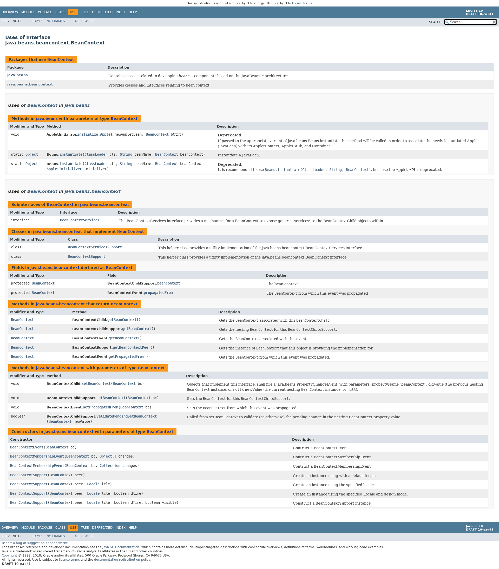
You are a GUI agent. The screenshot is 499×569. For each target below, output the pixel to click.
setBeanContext (96, 383)
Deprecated (102, 12)
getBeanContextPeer (131, 347)
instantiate (71, 154)
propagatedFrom (158, 292)
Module (28, 12)
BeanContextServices (80, 220)
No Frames (56, 21)
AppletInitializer (64, 169)
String (126, 154)
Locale (93, 484)
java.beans (17, 75)
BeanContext (60, 59)
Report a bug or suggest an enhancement (35, 543)
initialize (87, 134)
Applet (106, 134)
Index (121, 12)
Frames (37, 21)
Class (60, 12)
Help (133, 12)
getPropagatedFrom (126, 356)
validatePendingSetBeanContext (126, 416)
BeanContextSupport (86, 256)
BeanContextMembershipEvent (37, 456)
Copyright (9, 555)
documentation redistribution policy (122, 559)
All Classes (85, 21)
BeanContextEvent (26, 447)
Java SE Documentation (120, 547)
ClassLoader (95, 154)
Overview (10, 12)
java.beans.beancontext (30, 84)
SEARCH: (436, 22)
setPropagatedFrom (100, 407)
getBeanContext (121, 319)
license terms (302, 3)
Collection (110, 466)
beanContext (168, 283)
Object (31, 154)
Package (45, 12)
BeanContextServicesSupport (95, 247)
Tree (85, 12)
